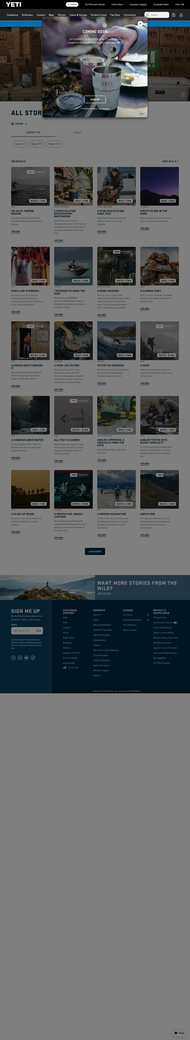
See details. (104, 108)
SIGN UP (95, 99)
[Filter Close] (140, 23)
